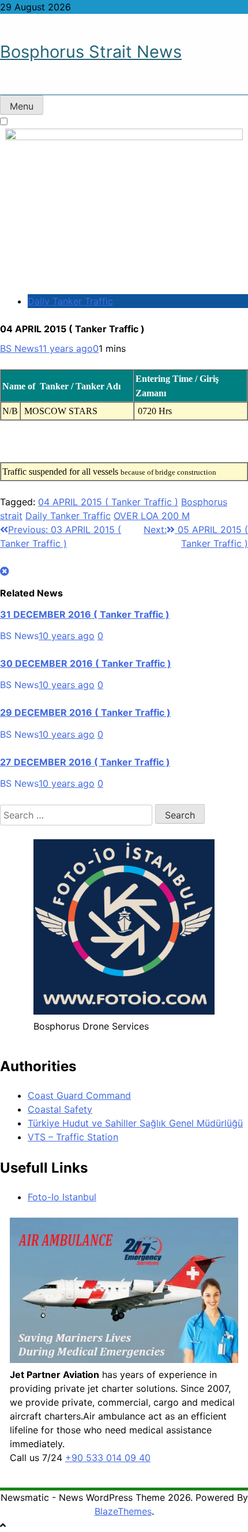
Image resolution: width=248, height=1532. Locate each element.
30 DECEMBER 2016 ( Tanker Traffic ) (85, 663)
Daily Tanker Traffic (70, 301)
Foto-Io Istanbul (62, 1197)
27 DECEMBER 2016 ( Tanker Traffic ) (85, 762)
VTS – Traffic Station (73, 1137)
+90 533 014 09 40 (108, 1457)
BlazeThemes (123, 1511)
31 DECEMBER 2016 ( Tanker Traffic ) (85, 614)
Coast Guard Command (79, 1095)
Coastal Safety (60, 1109)
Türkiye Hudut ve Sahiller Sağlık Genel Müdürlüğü (135, 1123)
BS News (19, 348)
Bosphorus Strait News (91, 52)
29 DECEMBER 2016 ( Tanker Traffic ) (85, 712)
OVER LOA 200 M (152, 515)
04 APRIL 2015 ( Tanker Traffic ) (108, 502)
